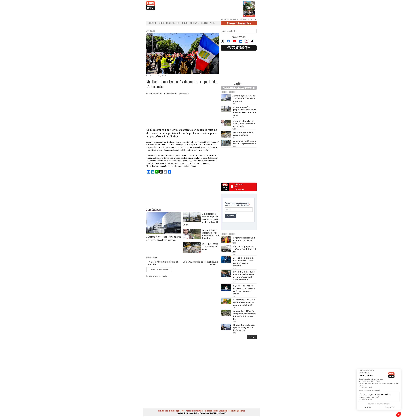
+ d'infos (251, 337)
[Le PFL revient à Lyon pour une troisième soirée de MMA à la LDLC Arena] (226, 248)
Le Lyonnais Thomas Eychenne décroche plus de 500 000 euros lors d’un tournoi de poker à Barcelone (243, 289)
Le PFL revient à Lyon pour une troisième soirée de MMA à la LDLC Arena (244, 249)
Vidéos (212, 23)
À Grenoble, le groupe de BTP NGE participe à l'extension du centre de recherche (163, 238)
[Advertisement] (182, 112)
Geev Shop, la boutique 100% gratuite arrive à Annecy (210, 246)
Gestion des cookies (211, 410)
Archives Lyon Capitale (238, 410)
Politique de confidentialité (194, 410)
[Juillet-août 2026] (249, 8)
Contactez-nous (163, 410)
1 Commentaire (185, 94)
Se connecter (224, 19)
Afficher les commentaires (159, 269)
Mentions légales (174, 410)
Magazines (243, 19)
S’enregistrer (234, 19)
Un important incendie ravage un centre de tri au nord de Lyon (243, 239)
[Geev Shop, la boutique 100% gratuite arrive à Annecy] (192, 252)
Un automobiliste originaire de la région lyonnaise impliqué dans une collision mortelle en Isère (243, 302)
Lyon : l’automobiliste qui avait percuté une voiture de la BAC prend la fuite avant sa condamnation (242, 261)
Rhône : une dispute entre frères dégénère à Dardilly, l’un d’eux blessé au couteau (243, 328)
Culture (184, 23)
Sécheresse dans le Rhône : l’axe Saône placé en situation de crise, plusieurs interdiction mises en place (244, 315)
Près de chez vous (172, 23)
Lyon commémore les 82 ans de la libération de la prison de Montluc (244, 142)
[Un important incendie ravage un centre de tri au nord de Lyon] (226, 240)
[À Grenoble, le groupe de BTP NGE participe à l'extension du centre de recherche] (163, 233)
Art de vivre (194, 23)
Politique (204, 23)
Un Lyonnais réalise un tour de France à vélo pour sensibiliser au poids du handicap (210, 234)
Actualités (152, 23)
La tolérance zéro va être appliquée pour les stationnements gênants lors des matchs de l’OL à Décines (244, 111)
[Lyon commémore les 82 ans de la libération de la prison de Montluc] (226, 143)
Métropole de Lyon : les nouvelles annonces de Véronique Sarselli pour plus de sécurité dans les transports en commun (243, 275)
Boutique (250, 19)
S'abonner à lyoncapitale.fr (239, 23)
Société (161, 23)
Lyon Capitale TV (224, 410)
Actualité (155, 257)
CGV (183, 410)
